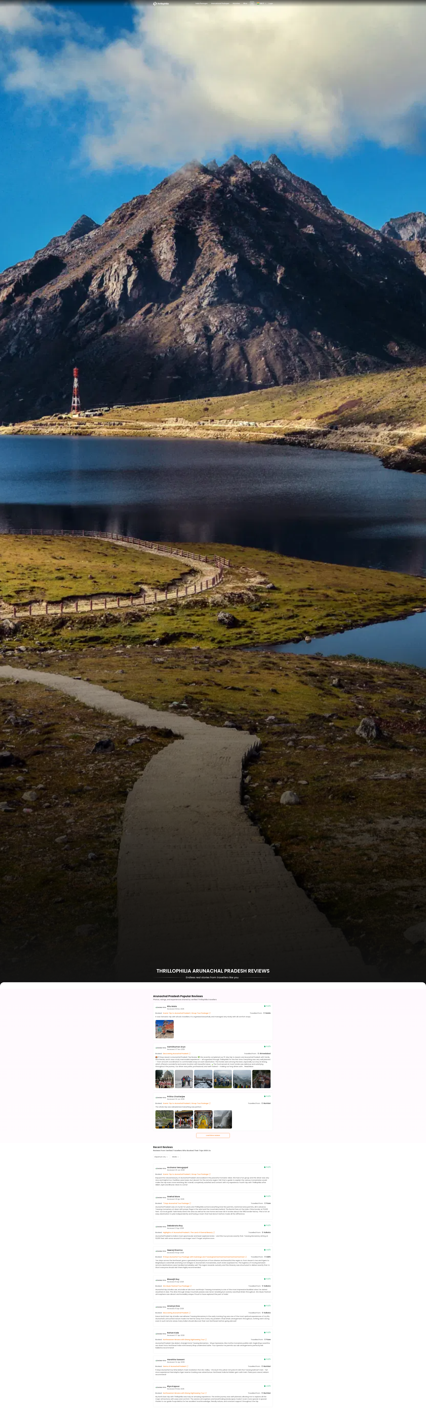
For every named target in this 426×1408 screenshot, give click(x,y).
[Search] (252, 3)
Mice (245, 3)
